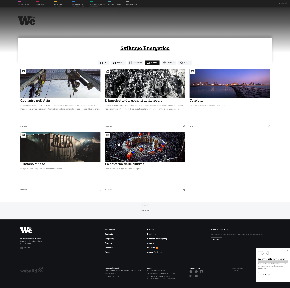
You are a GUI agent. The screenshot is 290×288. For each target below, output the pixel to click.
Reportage (40, 4)
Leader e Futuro (24, 4)
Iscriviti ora (265, 274)
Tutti (105, 63)
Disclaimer (151, 234)
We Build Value (29, 248)
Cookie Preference (155, 252)
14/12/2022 (23, 190)
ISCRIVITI (216, 239)
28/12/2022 (193, 126)
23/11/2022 (108, 190)
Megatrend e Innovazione (58, 5)
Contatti (150, 243)
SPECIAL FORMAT (132, 4)
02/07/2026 (108, 126)
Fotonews (154, 63)
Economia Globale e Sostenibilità (97, 5)
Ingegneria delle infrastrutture (78, 5)
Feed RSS (151, 248)
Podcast (186, 63)
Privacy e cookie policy (157, 239)
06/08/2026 (23, 126)
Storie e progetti (114, 4)
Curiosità (120, 63)
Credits (150, 230)
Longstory (137, 63)
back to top (145, 210)
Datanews (171, 63)
